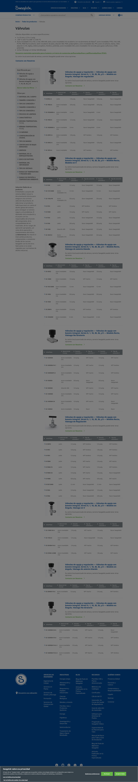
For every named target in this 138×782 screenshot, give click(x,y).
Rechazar (107, 774)
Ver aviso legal (23, 780)
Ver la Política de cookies (10, 780)
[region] (69, 774)
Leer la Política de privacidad (11, 777)
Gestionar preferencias (92, 774)
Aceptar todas (120, 774)
